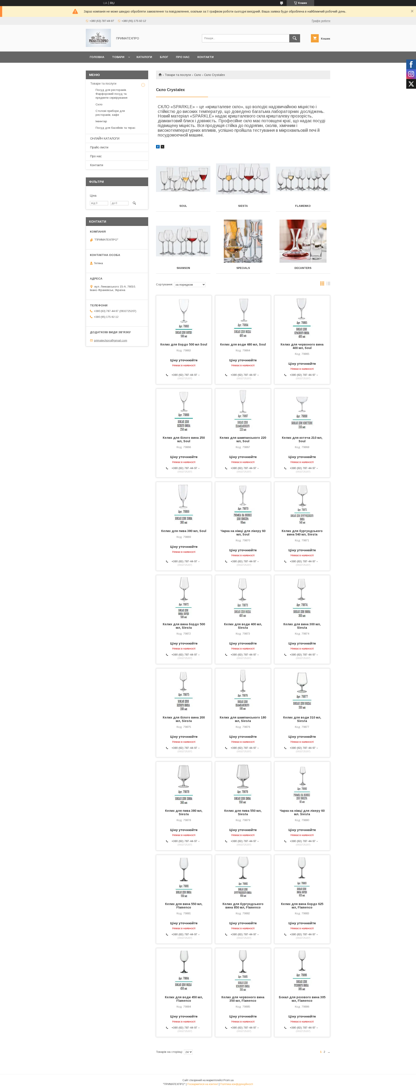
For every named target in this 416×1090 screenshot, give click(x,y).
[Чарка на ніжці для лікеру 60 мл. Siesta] (302, 783)
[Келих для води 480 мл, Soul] (243, 317)
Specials (243, 268)
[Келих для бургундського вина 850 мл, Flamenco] (243, 876)
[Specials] (243, 241)
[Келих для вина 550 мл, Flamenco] (183, 876)
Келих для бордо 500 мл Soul (183, 344)
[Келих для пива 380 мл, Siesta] (183, 783)
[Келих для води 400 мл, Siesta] (243, 597)
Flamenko (303, 205)
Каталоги (144, 57)
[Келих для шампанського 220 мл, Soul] (243, 410)
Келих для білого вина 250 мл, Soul (184, 439)
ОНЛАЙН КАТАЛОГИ (104, 138)
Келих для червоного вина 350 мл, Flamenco (242, 998)
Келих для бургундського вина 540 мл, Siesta (302, 532)
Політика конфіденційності (236, 1084)
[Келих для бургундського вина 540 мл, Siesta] (302, 503)
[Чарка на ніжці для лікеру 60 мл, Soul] (243, 503)
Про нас (183, 57)
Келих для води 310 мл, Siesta (302, 719)
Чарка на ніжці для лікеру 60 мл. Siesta (302, 812)
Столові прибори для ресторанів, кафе (110, 112)
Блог (164, 57)
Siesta (243, 205)
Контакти (205, 57)
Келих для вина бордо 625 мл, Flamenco (302, 905)
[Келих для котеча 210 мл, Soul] (302, 410)
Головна (97, 57)
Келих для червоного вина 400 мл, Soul (302, 346)
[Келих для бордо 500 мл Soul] (183, 317)
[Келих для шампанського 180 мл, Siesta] (243, 690)
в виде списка (328, 284)
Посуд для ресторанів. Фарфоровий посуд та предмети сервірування (111, 93)
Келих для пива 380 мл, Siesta (183, 812)
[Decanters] (303, 241)
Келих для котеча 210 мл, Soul (302, 439)
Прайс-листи (99, 147)
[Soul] (183, 179)
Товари (118, 57)
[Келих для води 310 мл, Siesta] (302, 690)
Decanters (302, 268)
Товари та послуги (178, 75)
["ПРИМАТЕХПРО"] (98, 46)
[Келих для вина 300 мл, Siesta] (302, 597)
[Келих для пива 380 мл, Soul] (183, 503)
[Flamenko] (303, 179)
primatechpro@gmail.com (110, 340)
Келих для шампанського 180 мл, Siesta (243, 719)
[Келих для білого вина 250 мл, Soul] (183, 410)
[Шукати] (294, 38)
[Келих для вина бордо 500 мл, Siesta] (183, 597)
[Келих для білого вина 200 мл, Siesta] (183, 690)
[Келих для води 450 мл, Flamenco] (183, 970)
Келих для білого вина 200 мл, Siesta (184, 719)
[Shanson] (183, 241)
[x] (162, 147)
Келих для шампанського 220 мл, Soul (243, 439)
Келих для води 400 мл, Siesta (243, 625)
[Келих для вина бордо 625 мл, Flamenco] (302, 876)
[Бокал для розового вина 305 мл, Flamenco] (302, 970)
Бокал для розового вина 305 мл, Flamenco (302, 998)
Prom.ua (228, 1080)
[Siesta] (243, 179)
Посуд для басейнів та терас (115, 127)
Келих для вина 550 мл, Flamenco (183, 905)
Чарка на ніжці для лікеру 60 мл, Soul (243, 532)
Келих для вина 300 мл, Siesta (302, 625)
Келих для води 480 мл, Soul (243, 344)
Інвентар (101, 121)
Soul (183, 205)
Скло (197, 75)
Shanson (183, 268)
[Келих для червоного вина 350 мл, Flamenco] (243, 970)
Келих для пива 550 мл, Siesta (243, 812)
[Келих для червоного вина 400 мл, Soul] (302, 317)
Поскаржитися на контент (202, 1084)
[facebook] (158, 147)
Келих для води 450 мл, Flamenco (184, 998)
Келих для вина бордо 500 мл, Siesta (184, 625)
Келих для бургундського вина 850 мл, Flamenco (243, 905)
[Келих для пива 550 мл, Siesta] (243, 783)
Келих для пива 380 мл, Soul (183, 531)
